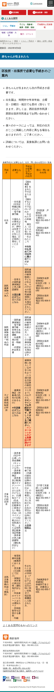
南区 (37, 677)
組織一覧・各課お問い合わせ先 (16, 668)
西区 (28, 680)
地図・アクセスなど (41, 642)
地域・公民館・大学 (9, 34)
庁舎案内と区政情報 (44, 25)
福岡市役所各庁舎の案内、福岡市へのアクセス (23, 671)
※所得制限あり (28, 528)
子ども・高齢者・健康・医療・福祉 (26, 25)
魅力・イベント (26, 34)
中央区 (27, 677)
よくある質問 (10, 18)
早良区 (19, 680)
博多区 (17, 677)
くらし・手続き (9, 26)
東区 (8, 677)
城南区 (8, 680)
